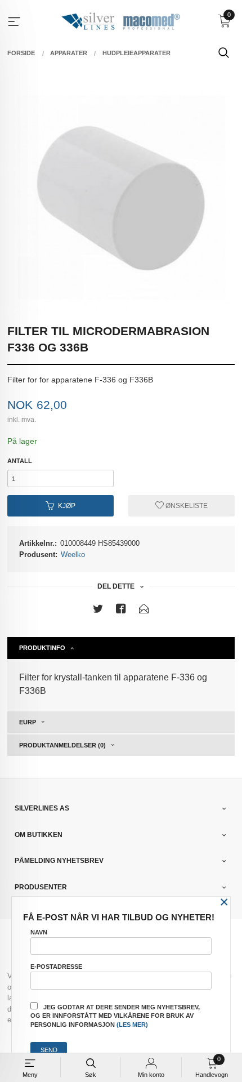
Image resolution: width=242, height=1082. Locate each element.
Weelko (73, 554)
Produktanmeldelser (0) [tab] (62, 745)
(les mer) (132, 1024)
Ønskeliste (186, 506)
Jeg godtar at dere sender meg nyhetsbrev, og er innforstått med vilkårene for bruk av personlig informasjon (115, 1016)
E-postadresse (56, 966)
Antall (19, 460)
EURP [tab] (27, 722)
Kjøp (66, 506)
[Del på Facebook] (121, 611)
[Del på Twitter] (98, 611)
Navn (38, 932)
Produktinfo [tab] (42, 647)
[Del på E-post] (144, 611)
